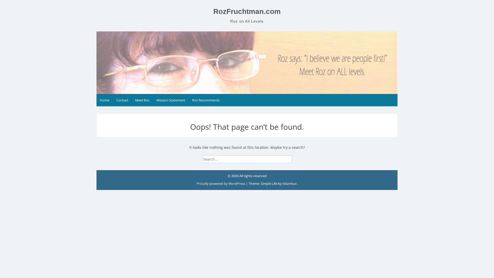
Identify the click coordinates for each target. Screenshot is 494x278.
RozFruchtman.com (247, 11)
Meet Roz (142, 100)
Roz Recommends (206, 100)
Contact (122, 100)
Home (104, 100)
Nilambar (290, 183)
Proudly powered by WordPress (221, 183)
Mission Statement (170, 100)
